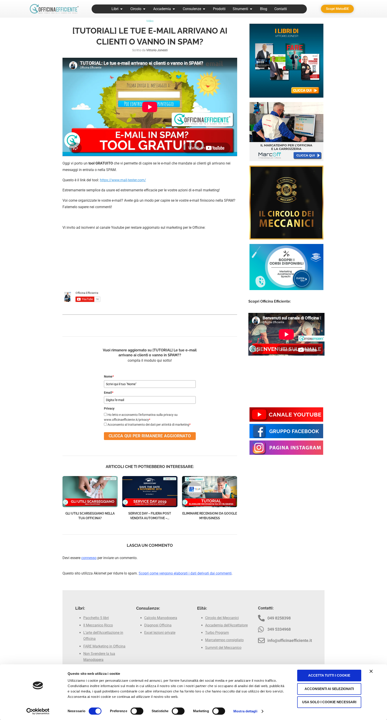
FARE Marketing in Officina (104, 646)
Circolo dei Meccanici (222, 618)
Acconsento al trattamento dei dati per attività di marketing (149, 424)
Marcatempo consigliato (224, 640)
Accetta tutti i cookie (329, 675)
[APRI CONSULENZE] (204, 9)
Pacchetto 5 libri (96, 618)
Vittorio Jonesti (157, 50)
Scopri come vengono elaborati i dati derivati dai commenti (185, 573)
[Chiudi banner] (371, 671)
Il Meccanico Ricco (98, 625)
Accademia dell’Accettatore (226, 625)
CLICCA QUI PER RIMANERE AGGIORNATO (150, 435)
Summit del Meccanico (223, 647)
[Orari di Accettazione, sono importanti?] (209, 491)
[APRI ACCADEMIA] (174, 9)
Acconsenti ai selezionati (329, 689)
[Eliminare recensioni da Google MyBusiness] (150, 491)
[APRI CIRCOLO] (144, 9)
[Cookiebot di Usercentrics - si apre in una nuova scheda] (38, 711)
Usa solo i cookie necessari (329, 702)
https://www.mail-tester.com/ (123, 180)
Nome (109, 376)
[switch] (137, 711)
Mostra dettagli (245, 711)
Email (108, 392)
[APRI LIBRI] (121, 9)
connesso (89, 558)
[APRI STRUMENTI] (251, 9)
